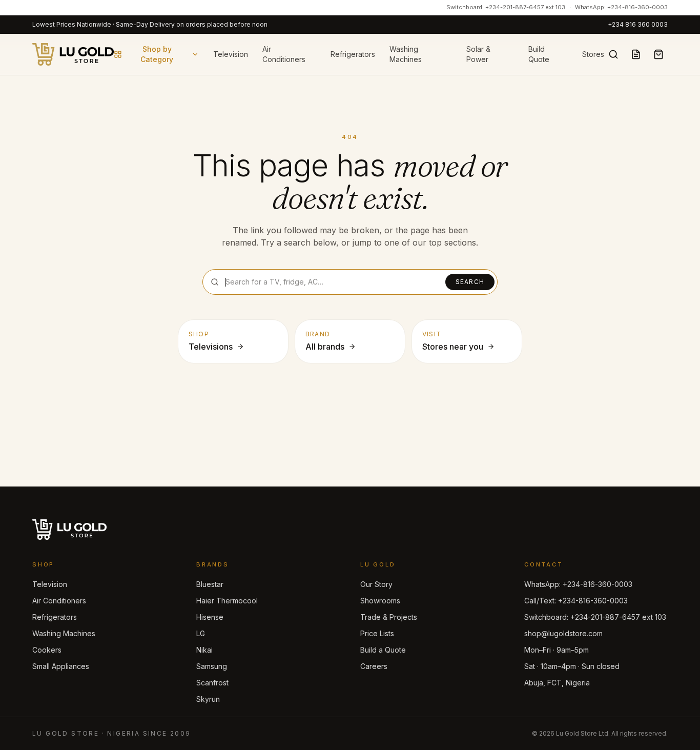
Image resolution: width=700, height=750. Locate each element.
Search (470, 282)
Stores (593, 54)
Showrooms (380, 600)
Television (230, 54)
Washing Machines (405, 54)
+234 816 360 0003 (638, 24)
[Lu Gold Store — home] (73, 54)
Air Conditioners (283, 54)
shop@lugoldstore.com (563, 633)
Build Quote (538, 54)
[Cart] (658, 54)
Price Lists (377, 633)
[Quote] (636, 54)
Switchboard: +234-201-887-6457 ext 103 (505, 7)
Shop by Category (156, 54)
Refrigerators (353, 54)
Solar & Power (478, 54)
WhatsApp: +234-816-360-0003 (621, 7)
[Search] (613, 54)
